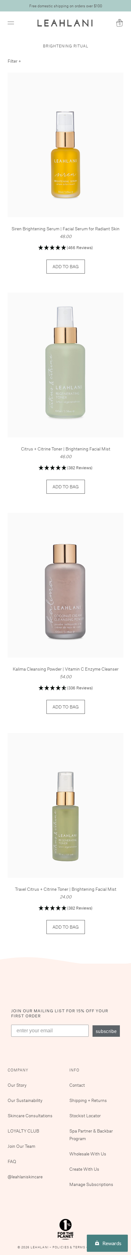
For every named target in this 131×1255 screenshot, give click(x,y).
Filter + (14, 61)
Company (18, 1070)
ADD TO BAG (65, 266)
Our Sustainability (25, 1100)
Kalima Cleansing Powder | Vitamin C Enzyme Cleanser (66, 669)
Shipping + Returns (88, 1100)
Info (74, 1070)
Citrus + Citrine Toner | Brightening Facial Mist (65, 448)
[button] (65, 248)
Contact (77, 1085)
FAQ (12, 1161)
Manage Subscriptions (91, 1184)
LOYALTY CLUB (23, 1130)
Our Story (17, 1085)
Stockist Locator (85, 1115)
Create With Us (84, 1169)
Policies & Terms (69, 1247)
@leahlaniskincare (25, 1176)
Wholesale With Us (87, 1153)
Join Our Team (21, 1146)
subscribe (106, 1031)
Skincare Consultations (30, 1115)
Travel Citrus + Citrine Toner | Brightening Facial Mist (65, 889)
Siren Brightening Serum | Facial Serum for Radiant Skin (65, 228)
